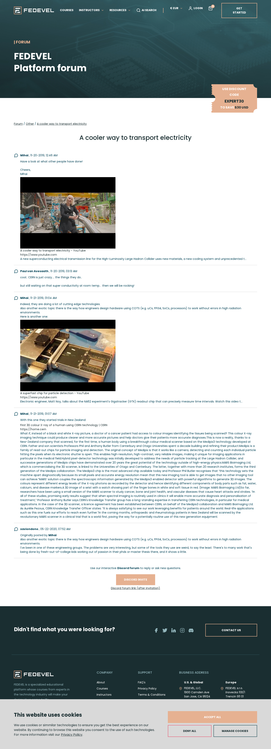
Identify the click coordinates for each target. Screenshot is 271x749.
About (101, 682)
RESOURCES (118, 10)
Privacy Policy (71, 734)
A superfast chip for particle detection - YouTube (54, 393)
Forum (18, 124)
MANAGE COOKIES (235, 731)
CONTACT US (231, 630)
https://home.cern (33, 429)
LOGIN (198, 8)
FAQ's (141, 682)
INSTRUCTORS (89, 10)
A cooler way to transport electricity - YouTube (53, 251)
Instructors (104, 695)
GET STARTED (239, 10)
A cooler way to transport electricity (62, 124)
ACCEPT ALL (212, 717)
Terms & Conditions (151, 695)
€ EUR (174, 8)
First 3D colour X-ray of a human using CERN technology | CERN (63, 425)
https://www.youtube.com (38, 255)
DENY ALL (189, 731)
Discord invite (135, 580)
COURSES (66, 10)
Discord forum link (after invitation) (135, 588)
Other (30, 124)
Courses (102, 688)
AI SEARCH (149, 10)
